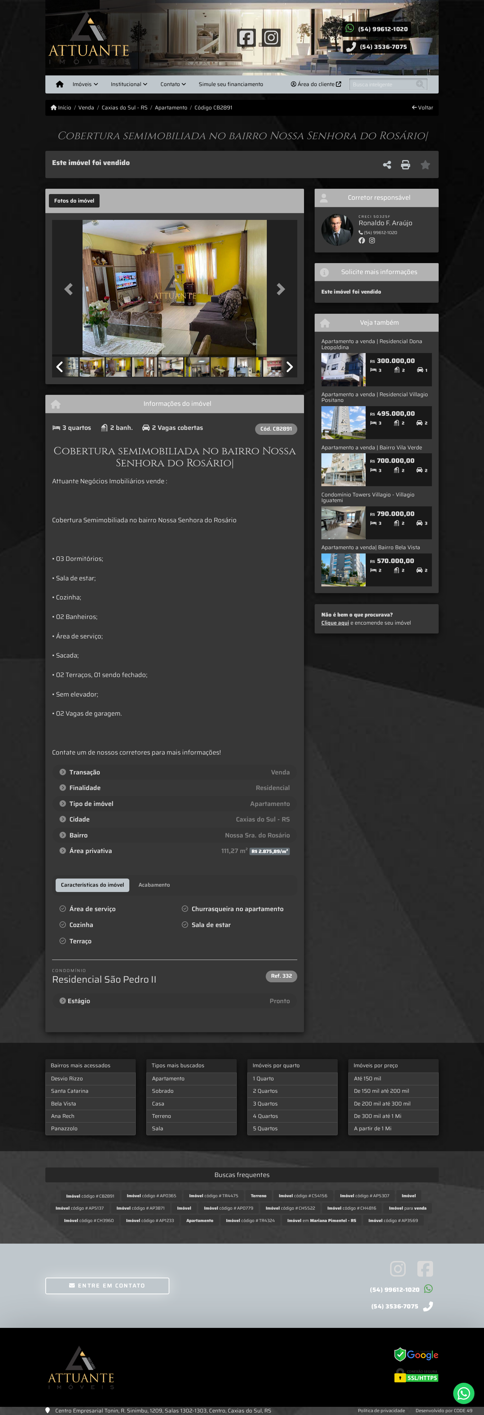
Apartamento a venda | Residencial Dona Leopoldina (371, 344)
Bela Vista (63, 1103)
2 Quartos (265, 1091)
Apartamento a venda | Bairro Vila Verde (371, 447)
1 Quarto (263, 1078)
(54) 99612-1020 (383, 29)
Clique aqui (335, 623)
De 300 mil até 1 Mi (377, 1116)
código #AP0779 (228, 1208)
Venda (86, 108)
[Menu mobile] (59, 84)
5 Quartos (265, 1128)
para (408, 1208)
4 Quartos (265, 1116)
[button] (70, 288)
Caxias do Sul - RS (124, 108)
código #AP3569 (393, 1220)
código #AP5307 (364, 1195)
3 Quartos (265, 1103)
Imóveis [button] (82, 84)
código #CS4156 (303, 1195)
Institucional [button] (126, 84)
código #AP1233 (150, 1220)
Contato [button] (170, 84)
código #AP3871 (141, 1208)
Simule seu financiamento (231, 84)
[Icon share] (246, 37)
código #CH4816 (351, 1208)
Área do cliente (316, 84)
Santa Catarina (70, 1091)
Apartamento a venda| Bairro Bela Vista (370, 547)
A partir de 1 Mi (373, 1128)
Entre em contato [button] (111, 1285)
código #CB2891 (90, 1196)
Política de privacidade (381, 1410)
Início (64, 108)
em (321, 1220)
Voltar (425, 108)
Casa (158, 1103)
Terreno (161, 1116)
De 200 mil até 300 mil (382, 1103)
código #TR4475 (213, 1195)
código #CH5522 (290, 1208)
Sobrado (163, 1091)
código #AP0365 (151, 1195)
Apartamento (171, 108)
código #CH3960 (89, 1220)
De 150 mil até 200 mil (381, 1091)
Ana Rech (62, 1116)
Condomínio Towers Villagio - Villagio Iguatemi (368, 497)
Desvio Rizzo (67, 1078)
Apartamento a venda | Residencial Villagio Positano (374, 397)
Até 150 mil (367, 1078)
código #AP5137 (80, 1208)
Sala (157, 1128)
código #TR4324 (250, 1220)
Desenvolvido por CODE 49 (444, 1410)
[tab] (74, 201)
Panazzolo (64, 1128)
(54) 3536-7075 (383, 46)
